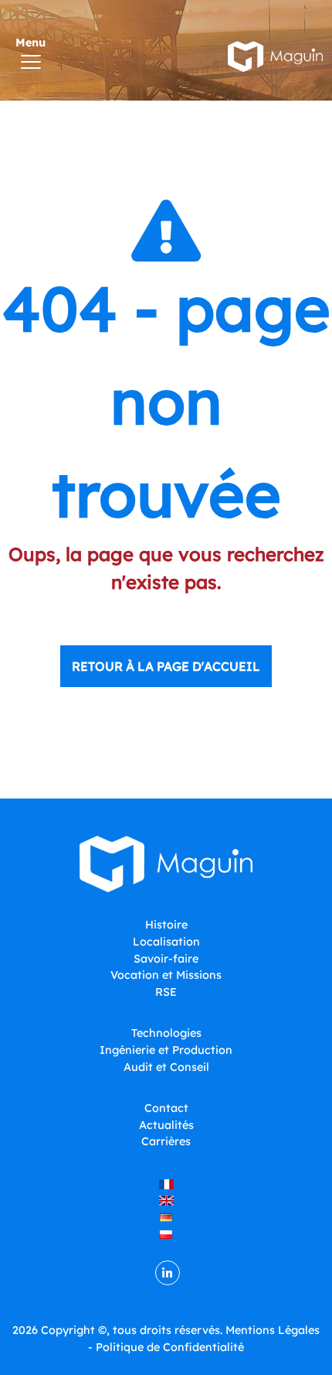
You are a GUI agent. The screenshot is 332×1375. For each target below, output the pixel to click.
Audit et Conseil (166, 1067)
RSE (166, 992)
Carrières (166, 1141)
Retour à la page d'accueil (166, 666)
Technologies (166, 1033)
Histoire (166, 925)
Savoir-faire (166, 959)
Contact (166, 1108)
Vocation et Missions (166, 975)
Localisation (166, 942)
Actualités (166, 1125)
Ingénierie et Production (166, 1050)
